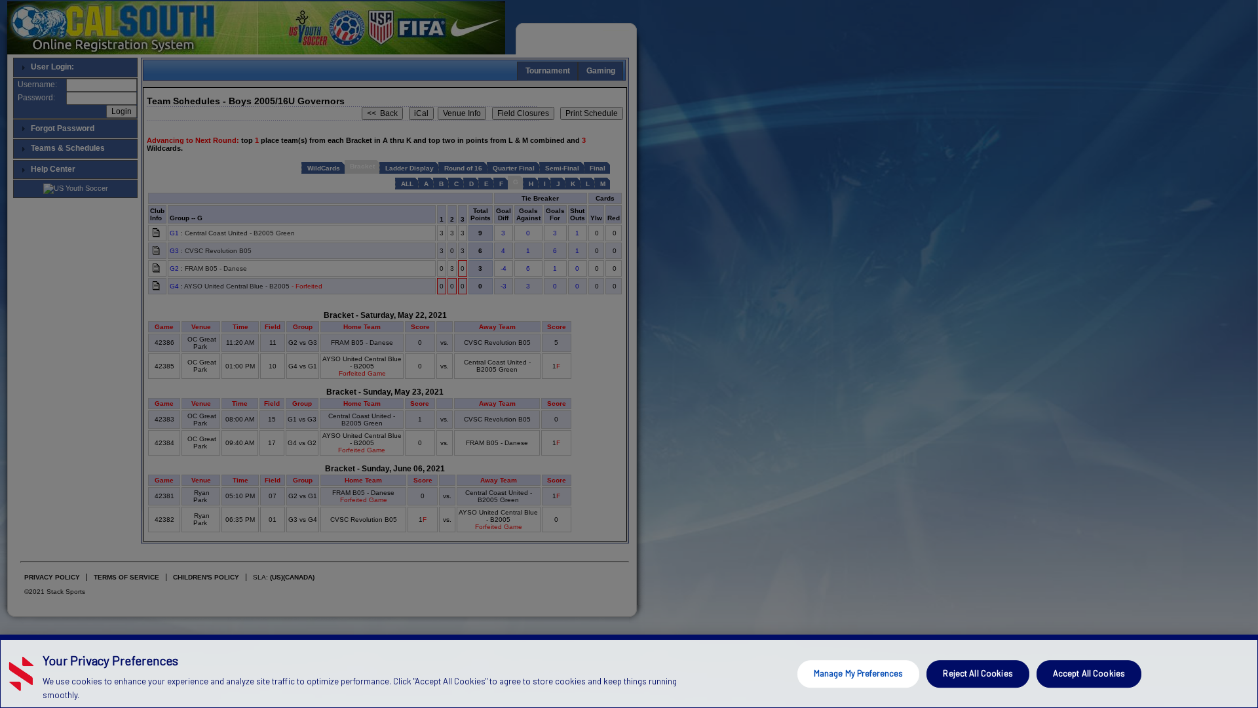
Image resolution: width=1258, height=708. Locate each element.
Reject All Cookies (977, 673)
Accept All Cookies (1089, 673)
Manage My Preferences (859, 673)
